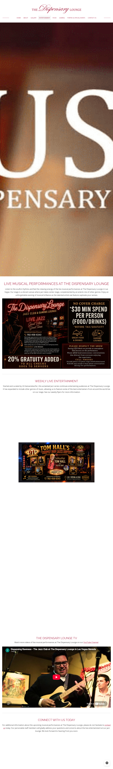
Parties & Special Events (76, 18)
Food (54, 18)
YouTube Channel (90, 642)
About (25, 18)
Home (19, 18)
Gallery (33, 18)
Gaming (62, 18)
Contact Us (92, 18)
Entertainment (44, 18)
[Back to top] (107, 763)
